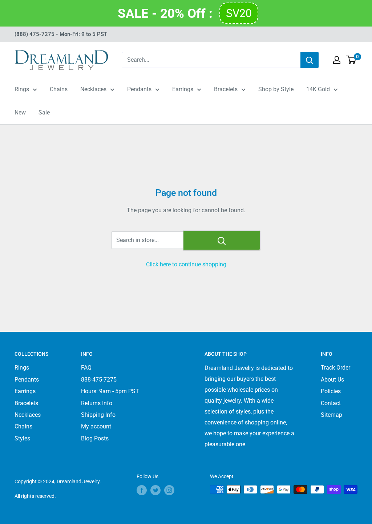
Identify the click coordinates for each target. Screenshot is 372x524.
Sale (44, 112)
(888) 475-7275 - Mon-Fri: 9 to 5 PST (61, 34)
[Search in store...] (221, 240)
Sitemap (331, 414)
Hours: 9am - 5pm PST (110, 391)
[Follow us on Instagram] (169, 490)
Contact (331, 403)
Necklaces (93, 89)
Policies (331, 391)
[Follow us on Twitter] (155, 490)
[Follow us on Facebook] (142, 490)
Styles (22, 438)
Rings (22, 89)
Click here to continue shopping (186, 264)
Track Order (335, 367)
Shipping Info (98, 414)
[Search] (309, 60)
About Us (332, 379)
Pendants (139, 89)
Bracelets (226, 89)
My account (96, 426)
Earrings (182, 89)
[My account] (336, 60)
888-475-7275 (99, 379)
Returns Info (96, 403)
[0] (351, 60)
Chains (59, 89)
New (20, 112)
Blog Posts (95, 438)
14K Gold (318, 89)
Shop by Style (276, 89)
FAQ (86, 367)
